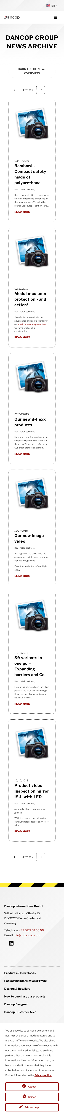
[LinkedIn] (11, 943)
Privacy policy (43, 1075)
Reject (32, 1096)
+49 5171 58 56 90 (31, 930)
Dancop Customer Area (20, 1012)
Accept (32, 1086)
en (53, 5)
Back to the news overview (32, 71)
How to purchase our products (24, 996)
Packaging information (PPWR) (25, 981)
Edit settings (32, 1107)
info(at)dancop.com (27, 935)
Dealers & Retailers (17, 988)
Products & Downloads (20, 973)
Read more (22, 211)
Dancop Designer (16, 1004)
